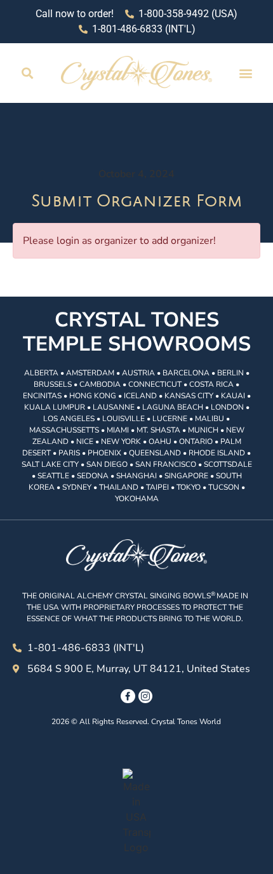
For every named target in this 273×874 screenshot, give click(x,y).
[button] (27, 72)
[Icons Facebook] (128, 696)
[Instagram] (145, 696)
